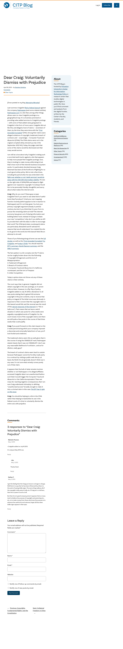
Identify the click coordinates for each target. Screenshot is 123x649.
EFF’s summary (12, 246)
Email (9, 565)
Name (10, 556)
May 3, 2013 (11, 479)
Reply (9, 454)
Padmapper (21, 110)
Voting (56, 160)
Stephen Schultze (20, 87)
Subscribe (107, 5)
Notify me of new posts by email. (22, 588)
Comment (11, 532)
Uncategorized (58, 157)
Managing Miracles (32, 103)
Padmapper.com (13, 113)
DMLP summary (13, 249)
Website (10, 575)
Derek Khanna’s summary (28, 246)
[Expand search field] (116, 5)
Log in (98, 5)
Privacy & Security (59, 154)
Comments (7, 90)
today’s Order (23, 244)
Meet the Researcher (60, 148)
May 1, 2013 (11, 442)
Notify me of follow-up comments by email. (26, 584)
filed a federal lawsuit (32, 108)
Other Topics (9, 92)
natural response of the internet (23, 307)
